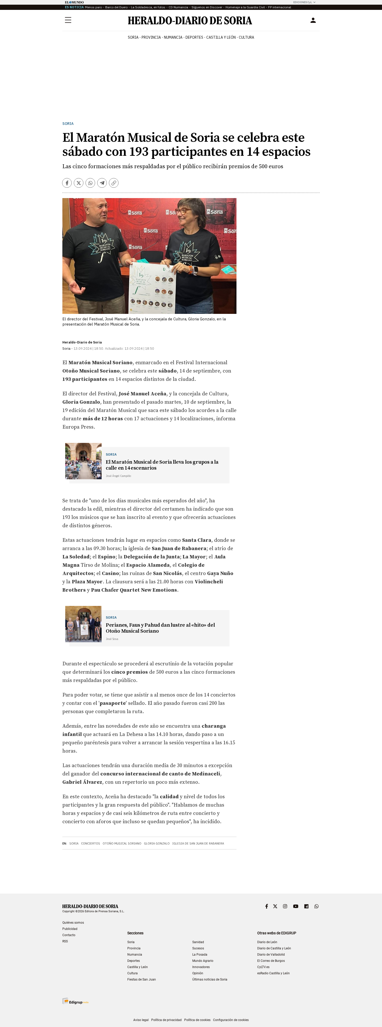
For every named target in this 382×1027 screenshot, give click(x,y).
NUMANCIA (173, 37)
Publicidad (69, 929)
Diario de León (267, 942)
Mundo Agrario (202, 961)
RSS (65, 941)
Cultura (132, 973)
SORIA (133, 37)
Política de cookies (197, 1020)
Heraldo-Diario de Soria (82, 342)
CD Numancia (178, 7)
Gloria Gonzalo (157, 843)
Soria (68, 123)
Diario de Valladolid (271, 954)
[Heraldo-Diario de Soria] (190, 20)
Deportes (133, 961)
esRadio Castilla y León (273, 973)
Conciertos (90, 843)
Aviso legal (141, 1020)
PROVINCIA (151, 37)
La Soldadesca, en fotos (148, 7)
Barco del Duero (116, 7)
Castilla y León (137, 967)
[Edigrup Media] (75, 1001)
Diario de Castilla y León (274, 948)
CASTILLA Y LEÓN (221, 37)
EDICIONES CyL (302, 2)
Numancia (134, 954)
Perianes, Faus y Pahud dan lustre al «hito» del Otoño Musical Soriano (160, 628)
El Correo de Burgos (271, 961)
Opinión (197, 973)
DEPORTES (194, 37)
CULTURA (246, 37)
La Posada (199, 954)
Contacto (68, 935)
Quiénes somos (73, 922)
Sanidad (198, 942)
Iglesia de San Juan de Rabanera (198, 843)
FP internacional (279, 7)
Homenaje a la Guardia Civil (245, 7)
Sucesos (198, 948)
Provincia (134, 948)
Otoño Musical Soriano (122, 843)
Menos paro (93, 7)
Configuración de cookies (231, 1020)
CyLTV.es (263, 967)
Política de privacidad (166, 1020)
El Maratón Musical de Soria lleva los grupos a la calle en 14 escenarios (162, 465)
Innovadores (201, 967)
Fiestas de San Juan (141, 979)
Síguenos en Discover (207, 7)
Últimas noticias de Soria (209, 979)
